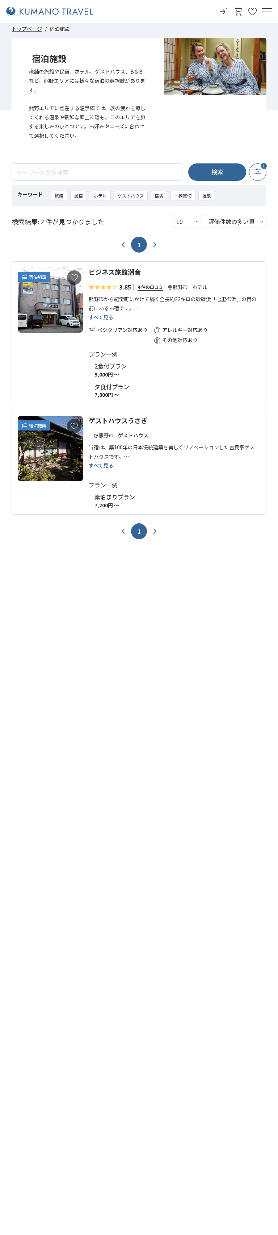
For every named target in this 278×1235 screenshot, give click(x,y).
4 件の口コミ (150, 287)
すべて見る (101, 317)
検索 (217, 171)
